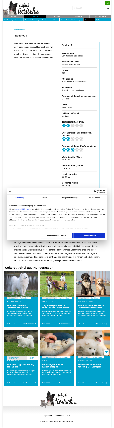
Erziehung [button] (18, 20)
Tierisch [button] (78, 16)
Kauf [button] (62, 20)
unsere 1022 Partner (23, 209)
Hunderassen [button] (89, 20)
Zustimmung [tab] (19, 198)
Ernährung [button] (54, 20)
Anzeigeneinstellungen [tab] (69, 198)
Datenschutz (59, 416)
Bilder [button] (106, 20)
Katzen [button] (57, 16)
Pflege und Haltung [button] (42, 20)
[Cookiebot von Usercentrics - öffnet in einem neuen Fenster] (95, 191)
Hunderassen (19, 30)
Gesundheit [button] (29, 20)
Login (107, 3)
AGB (69, 416)
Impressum (48, 416)
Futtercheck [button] (100, 16)
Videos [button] (98, 20)
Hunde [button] (35, 16)
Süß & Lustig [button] (8, 20)
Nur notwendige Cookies (56, 236)
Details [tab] (44, 198)
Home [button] (13, 16)
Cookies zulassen (89, 236)
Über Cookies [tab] (94, 198)
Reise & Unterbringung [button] (74, 20)
